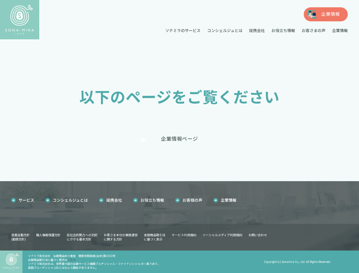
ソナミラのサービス (183, 30)
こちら (71, 260)
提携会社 (257, 30)
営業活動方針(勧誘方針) (20, 237)
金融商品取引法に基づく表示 (154, 237)
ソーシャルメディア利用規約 (222, 235)
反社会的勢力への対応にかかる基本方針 (82, 237)
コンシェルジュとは (224, 30)
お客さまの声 (313, 30)
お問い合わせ (257, 235)
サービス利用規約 (184, 235)
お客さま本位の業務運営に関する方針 (121, 237)
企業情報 (340, 30)
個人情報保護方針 (48, 235)
